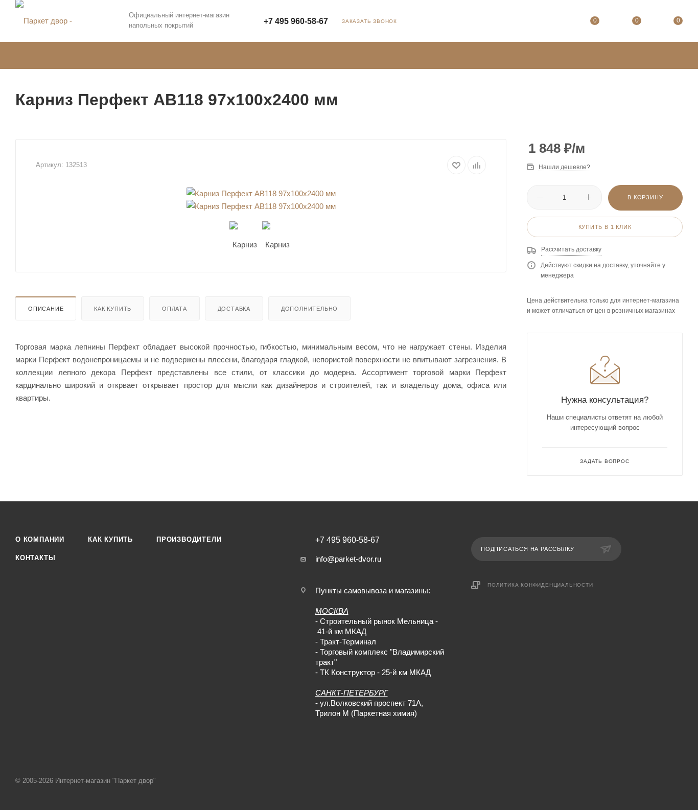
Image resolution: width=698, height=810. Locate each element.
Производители (188, 539)
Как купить (112, 309)
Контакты (35, 558)
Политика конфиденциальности (540, 585)
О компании (39, 539)
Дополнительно (309, 309)
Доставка (234, 309)
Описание (45, 309)
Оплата (174, 309)
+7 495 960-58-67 (296, 21)
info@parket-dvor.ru (348, 558)
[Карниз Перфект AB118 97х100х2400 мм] (261, 193)
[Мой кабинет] (553, 22)
